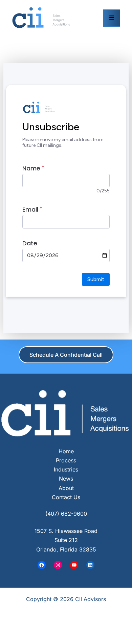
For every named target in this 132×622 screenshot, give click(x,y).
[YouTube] (74, 565)
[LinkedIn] (90, 565)
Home (66, 451)
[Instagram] (58, 565)
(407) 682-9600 (66, 513)
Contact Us (66, 497)
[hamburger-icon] (111, 18)
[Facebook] (42, 565)
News (66, 478)
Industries (66, 469)
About (66, 488)
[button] (66, 354)
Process (66, 460)
